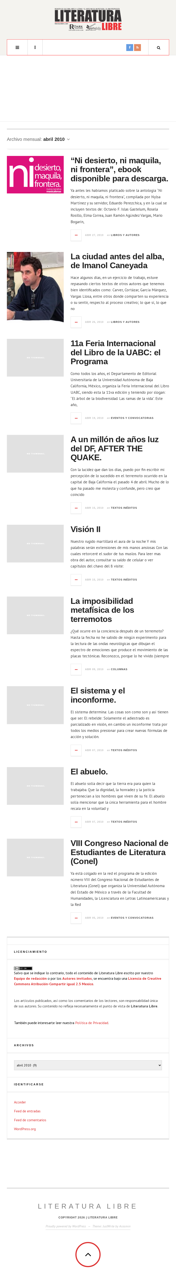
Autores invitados (77, 978)
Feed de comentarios (30, 1120)
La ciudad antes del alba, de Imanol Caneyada (117, 261)
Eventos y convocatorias (132, 418)
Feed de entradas (27, 1111)
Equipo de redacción (30, 978)
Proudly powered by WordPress (66, 1226)
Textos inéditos (124, 507)
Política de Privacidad (91, 1022)
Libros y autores (125, 235)
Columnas (119, 669)
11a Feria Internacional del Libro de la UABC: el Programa (116, 352)
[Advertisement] (88, 90)
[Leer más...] (76, 235)
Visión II (86, 529)
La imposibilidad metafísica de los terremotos (102, 610)
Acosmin (124, 1226)
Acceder (20, 1102)
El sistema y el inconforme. (98, 695)
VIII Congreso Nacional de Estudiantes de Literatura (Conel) (119, 852)
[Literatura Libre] (88, 19)
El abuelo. (89, 771)
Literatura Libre (88, 1206)
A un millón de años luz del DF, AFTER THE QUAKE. (115, 448)
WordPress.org (25, 1129)
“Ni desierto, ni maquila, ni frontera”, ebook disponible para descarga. (119, 169)
